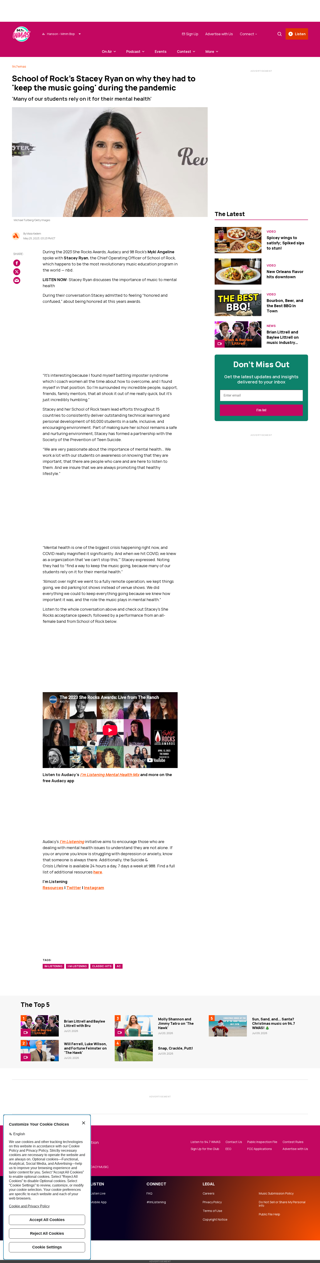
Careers (208, 1193)
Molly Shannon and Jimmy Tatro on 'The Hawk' (176, 1023)
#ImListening (156, 1202)
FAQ (149, 1193)
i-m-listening (77, 966)
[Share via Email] (16, 280)
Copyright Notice (215, 1219)
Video (271, 231)
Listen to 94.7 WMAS (205, 1142)
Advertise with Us (219, 34)
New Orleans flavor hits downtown (285, 274)
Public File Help (269, 1214)
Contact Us (234, 1142)
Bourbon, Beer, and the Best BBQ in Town (285, 305)
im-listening (53, 966)
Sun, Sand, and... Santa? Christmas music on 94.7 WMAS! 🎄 (273, 1023)
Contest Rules (293, 1142)
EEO (228, 1149)
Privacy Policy (212, 1202)
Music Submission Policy (276, 1193)
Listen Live (98, 1193)
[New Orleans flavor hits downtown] (238, 271)
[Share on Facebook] (16, 263)
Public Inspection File (262, 1142)
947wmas (19, 66)
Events (161, 51)
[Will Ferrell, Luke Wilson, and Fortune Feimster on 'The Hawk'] (40, 1050)
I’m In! (261, 410)
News (271, 326)
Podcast (133, 51)
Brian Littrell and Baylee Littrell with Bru (84, 1023)
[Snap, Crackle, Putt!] (134, 1050)
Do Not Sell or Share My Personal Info (282, 1203)
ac (119, 966)
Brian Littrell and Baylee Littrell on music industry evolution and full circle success (283, 342)
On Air (107, 51)
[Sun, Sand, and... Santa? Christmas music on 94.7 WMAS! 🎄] (228, 1025)
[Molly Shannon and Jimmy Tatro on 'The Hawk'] (134, 1025)
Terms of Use (212, 1211)
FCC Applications (259, 1149)
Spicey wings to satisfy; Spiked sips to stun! (285, 243)
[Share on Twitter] (16, 271)
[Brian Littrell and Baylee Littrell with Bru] (40, 1025)
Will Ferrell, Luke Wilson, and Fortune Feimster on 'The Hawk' (85, 1048)
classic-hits (101, 966)
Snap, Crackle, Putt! (175, 1048)
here (97, 872)
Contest (184, 51)
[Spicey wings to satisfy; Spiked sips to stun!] (238, 240)
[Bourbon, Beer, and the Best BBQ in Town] (238, 303)
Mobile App (98, 1202)
